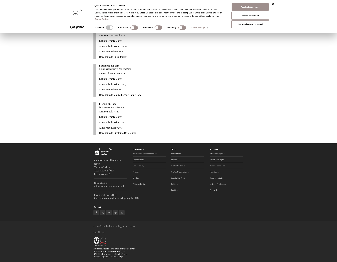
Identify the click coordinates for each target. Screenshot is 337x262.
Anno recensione (108, 51)
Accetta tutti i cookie (250, 7)
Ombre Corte (115, 40)
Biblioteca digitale (217, 153)
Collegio (174, 184)
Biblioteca (175, 159)
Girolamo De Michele (125, 132)
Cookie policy (138, 165)
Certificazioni (138, 159)
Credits (136, 178)
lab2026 (174, 190)
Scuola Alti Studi (178, 178)
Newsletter (214, 172)
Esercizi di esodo (108, 103)
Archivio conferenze (218, 165)
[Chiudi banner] (273, 4)
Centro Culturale (178, 165)
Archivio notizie (216, 178)
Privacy (136, 172)
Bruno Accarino (118, 73)
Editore (103, 40)
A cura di (104, 73)
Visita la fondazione (218, 184)
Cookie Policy (101, 19)
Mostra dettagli (198, 28)
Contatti (213, 190)
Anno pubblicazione (110, 46)
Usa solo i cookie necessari (250, 24)
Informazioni (138, 149)
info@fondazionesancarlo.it (109, 186)
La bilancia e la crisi (109, 65)
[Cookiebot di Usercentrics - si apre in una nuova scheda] (77, 28)
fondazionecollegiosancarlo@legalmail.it (116, 198)
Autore (103, 35)
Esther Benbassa (116, 35)
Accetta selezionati (250, 16)
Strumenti (214, 149)
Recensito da (106, 56)
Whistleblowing (139, 184)
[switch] (134, 27)
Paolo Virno (113, 111)
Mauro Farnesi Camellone (128, 94)
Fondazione (176, 153)
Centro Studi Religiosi (180, 172)
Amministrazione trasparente (145, 153)
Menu (173, 149)
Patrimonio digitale (218, 159)
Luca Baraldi (120, 56)
